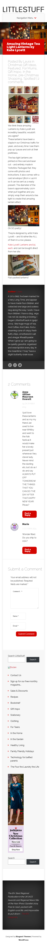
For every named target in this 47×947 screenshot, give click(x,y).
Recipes (14, 697)
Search (33, 659)
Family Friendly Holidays (22, 751)
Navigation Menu (25, 18)
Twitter (20, 365)
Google (10, 365)
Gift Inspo (14, 72)
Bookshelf (15, 703)
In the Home (16, 733)
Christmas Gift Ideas (22, 65)
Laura (27, 61)
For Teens (15, 727)
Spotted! (30, 78)
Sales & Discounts (19, 691)
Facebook (15, 365)
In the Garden (16, 739)
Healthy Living (17, 745)
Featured (14, 68)
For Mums (29, 68)
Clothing (14, 721)
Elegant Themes (23, 937)
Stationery (15, 715)
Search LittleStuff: (16, 656)
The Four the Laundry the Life (24, 767)
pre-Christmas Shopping (23, 76)
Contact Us (15, 675)
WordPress (23, 940)
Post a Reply (28, 514)
